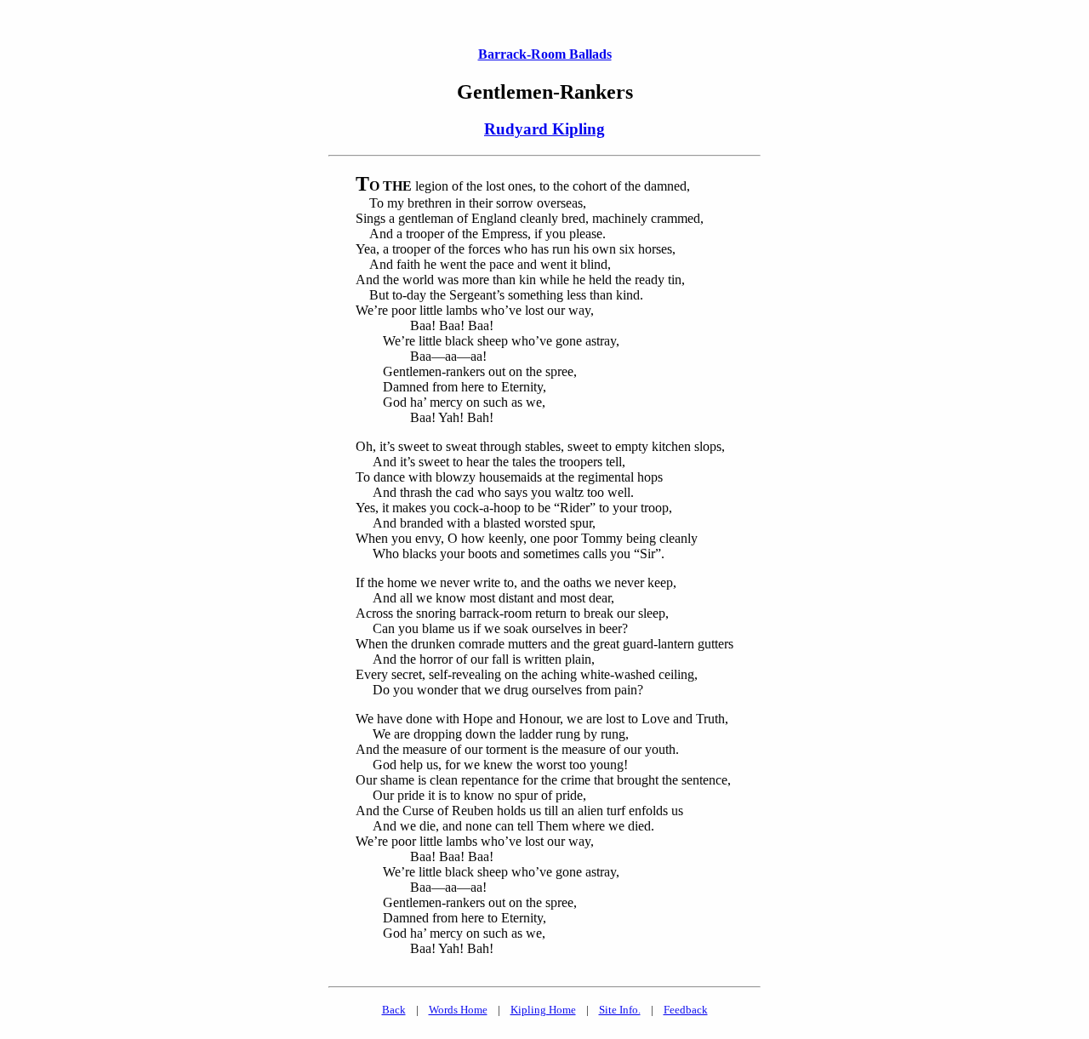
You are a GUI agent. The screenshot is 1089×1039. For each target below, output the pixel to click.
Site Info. (620, 1009)
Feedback (686, 1009)
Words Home (458, 1009)
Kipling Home (543, 1009)
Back (394, 1009)
